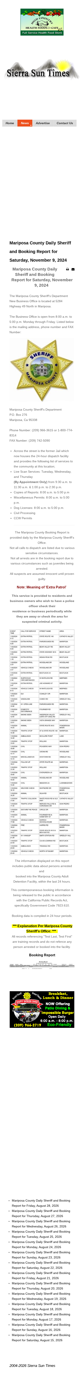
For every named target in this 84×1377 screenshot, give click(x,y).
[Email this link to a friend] (73, 269)
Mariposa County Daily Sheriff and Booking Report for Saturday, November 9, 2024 (40, 252)
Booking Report (42, 955)
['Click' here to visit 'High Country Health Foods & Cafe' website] (42, 22)
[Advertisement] (42, 177)
